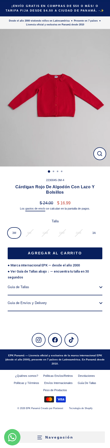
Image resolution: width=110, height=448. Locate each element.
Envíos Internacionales (58, 382)
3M (14, 232)
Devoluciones (86, 375)
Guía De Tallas (87, 382)
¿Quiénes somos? (26, 375)
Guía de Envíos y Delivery (27, 303)
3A (94, 232)
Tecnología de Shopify (81, 408)
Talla (55, 221)
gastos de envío (35, 208)
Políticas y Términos (26, 382)
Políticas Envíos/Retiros (58, 375)
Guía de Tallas (18, 287)
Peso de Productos (55, 390)
